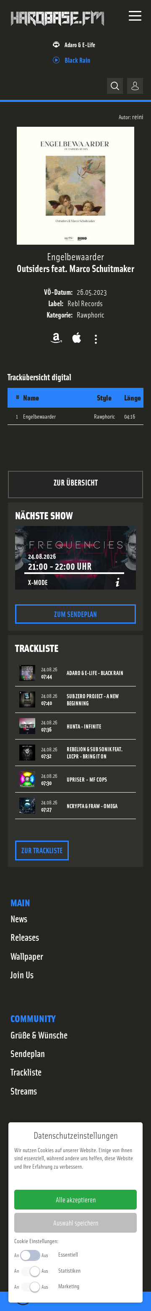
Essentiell (68, 1254)
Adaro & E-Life (80, 44)
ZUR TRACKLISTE (41, 850)
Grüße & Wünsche (39, 1034)
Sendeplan (27, 1053)
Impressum (50, 1179)
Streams (23, 1090)
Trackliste (26, 1071)
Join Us (22, 974)
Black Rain (77, 59)
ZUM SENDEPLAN (75, 614)
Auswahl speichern (75, 1222)
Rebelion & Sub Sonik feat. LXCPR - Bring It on (94, 752)
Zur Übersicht (76, 482)
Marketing (68, 1286)
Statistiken (69, 1270)
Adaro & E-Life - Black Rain (95, 672)
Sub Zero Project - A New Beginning (93, 699)
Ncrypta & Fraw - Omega (92, 805)
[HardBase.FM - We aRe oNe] (57, 29)
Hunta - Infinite (84, 726)
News (18, 918)
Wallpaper (26, 956)
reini (137, 116)
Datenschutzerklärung (90, 1179)
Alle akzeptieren (76, 1199)
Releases (24, 937)
